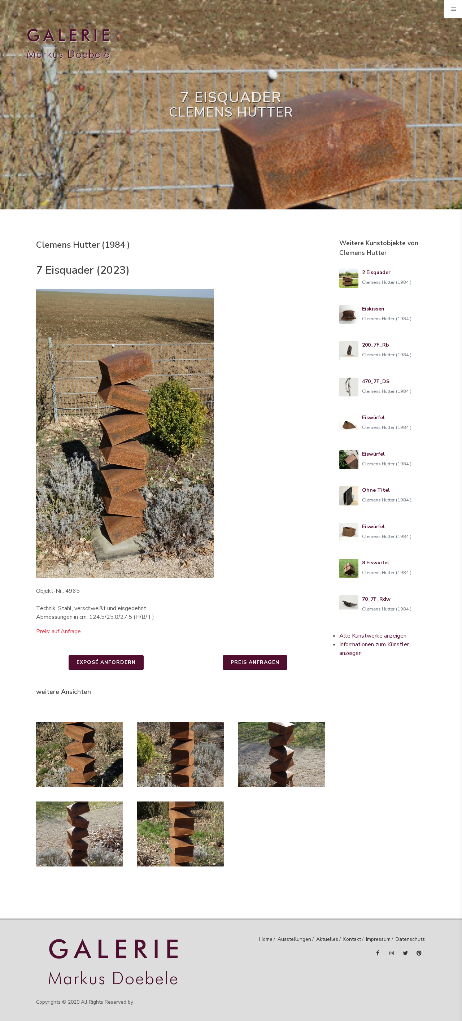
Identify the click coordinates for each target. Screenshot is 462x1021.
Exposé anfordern (106, 662)
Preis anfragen (255, 662)
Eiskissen (373, 308)
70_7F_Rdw (376, 599)
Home (266, 939)
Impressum (378, 939)
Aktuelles (327, 939)
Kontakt (352, 939)
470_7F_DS (375, 381)
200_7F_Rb (375, 345)
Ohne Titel (376, 490)
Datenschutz (410, 939)
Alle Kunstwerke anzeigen (372, 636)
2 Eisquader (376, 272)
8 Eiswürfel (375, 562)
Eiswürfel (373, 417)
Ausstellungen (294, 939)
